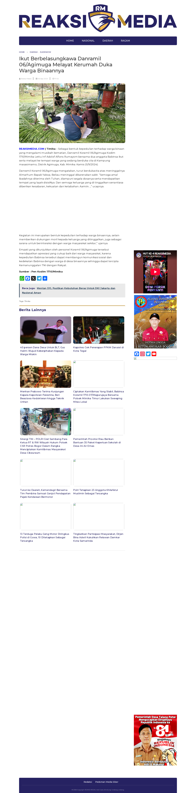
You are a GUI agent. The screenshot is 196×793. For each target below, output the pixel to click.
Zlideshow (45, 52)
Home (70, 40)
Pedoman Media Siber (106, 782)
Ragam (125, 40)
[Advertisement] (72, 211)
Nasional (88, 40)
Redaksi (88, 782)
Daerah (107, 40)
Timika (27, 301)
